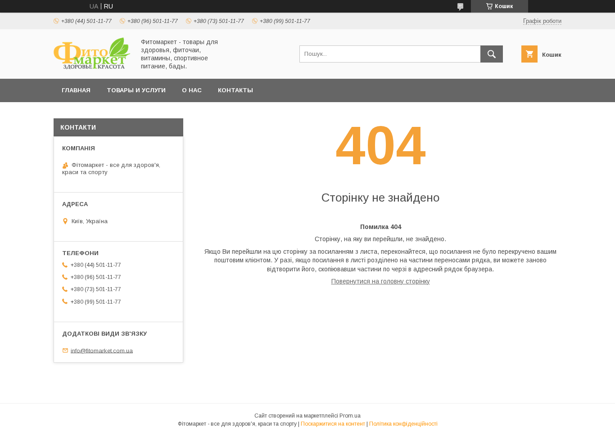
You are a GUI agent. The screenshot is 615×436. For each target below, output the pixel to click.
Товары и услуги (136, 90)
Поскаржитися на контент (333, 424)
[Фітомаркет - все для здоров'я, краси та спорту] (92, 67)
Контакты (235, 90)
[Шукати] (491, 54)
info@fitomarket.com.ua (102, 350)
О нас (192, 90)
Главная (76, 90)
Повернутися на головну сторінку (380, 281)
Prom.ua (350, 416)
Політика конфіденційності (403, 424)
